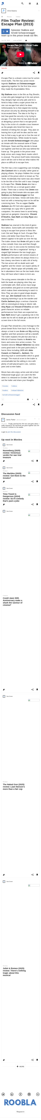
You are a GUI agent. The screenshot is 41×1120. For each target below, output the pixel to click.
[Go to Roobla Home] (3, 4)
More (21, 1066)
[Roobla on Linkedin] (37, 1094)
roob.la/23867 (17, 40)
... (2, 399)
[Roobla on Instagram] (29, 1094)
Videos (18, 17)
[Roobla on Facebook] (20, 1094)
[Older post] (37, 399)
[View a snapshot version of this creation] (26, 40)
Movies (9, 17)
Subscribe (4, 68)
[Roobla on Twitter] (3, 1094)
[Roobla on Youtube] (11, 1094)
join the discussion (14, 432)
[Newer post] (32, 399)
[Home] (2, 17)
